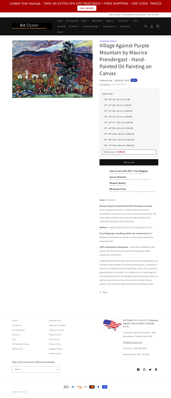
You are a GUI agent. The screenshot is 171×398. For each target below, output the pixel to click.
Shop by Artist (55, 320)
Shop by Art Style (56, 330)
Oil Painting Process (20, 344)
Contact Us (17, 325)
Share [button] (105, 292)
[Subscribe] (57, 369)
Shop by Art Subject (57, 325)
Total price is (114, 151)
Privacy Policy (55, 344)
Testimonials (17, 349)
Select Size (108, 93)
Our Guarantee (18, 330)
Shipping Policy (55, 349)
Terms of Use (54, 339)
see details (87, 8)
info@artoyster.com (132, 342)
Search (15, 320)
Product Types (55, 353)
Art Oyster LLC (22, 392)
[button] (85, 21)
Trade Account (55, 334)
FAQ (13, 339)
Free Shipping (105, 84)
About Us (16, 334)
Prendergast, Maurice (108, 41)
